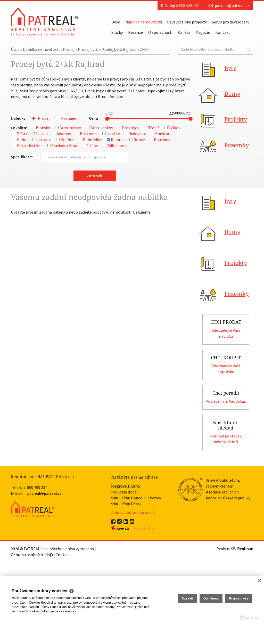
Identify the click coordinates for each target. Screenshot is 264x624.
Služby (117, 32)
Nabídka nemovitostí (143, 22)
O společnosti (160, 32)
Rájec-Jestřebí (30, 145)
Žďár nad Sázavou (32, 133)
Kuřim (22, 139)
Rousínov (162, 139)
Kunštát (162, 133)
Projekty (235, 119)
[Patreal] (44, 20)
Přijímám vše (239, 598)
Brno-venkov (101, 127)
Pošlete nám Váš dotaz (225, 401)
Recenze (135, 32)
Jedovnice (137, 133)
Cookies (62, 554)
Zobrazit (95, 175)
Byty (230, 68)
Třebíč (153, 127)
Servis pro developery (230, 22)
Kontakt (222, 32)
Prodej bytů (88, 49)
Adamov (64, 133)
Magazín (202, 32)
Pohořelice (92, 139)
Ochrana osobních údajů (32, 554)
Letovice (44, 139)
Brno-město (70, 127)
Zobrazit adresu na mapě (133, 512)
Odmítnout (211, 598)
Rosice (139, 139)
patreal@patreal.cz (232, 5)
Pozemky (236, 145)
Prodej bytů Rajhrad (119, 49)
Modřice (67, 139)
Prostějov (130, 127)
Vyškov (174, 127)
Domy (232, 94)
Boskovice (88, 133)
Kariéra (184, 32)
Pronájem (70, 118)
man (245, 548)
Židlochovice (117, 145)
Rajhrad (118, 139)
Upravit (187, 598)
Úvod (115, 22)
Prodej (69, 49)
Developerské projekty (187, 22)
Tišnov (92, 145)
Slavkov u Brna (64, 145)
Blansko (43, 127)
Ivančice (113, 133)
